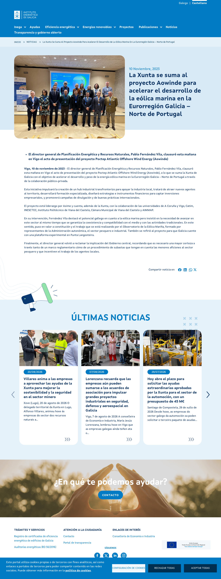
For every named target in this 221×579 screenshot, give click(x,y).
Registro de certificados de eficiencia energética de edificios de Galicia (36, 538)
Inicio (17, 42)
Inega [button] (18, 27)
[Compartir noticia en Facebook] (179, 270)
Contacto (110, 495)
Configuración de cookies (128, 568)
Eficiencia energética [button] (60, 27)
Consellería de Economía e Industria (134, 536)
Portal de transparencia (77, 543)
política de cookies (78, 570)
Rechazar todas (164, 568)
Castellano (199, 3)
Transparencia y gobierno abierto (37, 32)
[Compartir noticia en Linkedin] (185, 270)
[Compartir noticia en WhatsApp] (190, 270)
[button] (208, 394)
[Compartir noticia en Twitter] (195, 270)
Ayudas (35, 27)
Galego (183, 3)
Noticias (171, 27)
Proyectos (126, 27)
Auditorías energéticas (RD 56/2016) (35, 547)
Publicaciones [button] (148, 27)
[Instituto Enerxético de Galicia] (27, 15)
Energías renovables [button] (97, 27)
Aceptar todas (200, 568)
